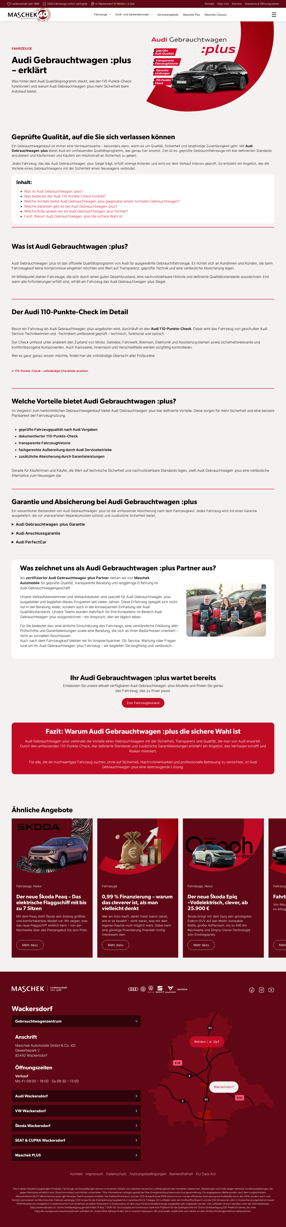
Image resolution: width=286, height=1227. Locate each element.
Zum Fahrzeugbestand (143, 703)
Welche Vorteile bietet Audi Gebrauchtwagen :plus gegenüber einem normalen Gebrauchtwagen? (102, 201)
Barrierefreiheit (181, 1174)
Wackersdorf (224, 1087)
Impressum (94, 1174)
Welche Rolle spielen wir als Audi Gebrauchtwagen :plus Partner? (76, 211)
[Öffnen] (274, 14)
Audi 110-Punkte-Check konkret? (79, 196)
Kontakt (209, 3)
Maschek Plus (191, 14)
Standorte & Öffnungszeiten (262, 3)
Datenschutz (116, 1174)
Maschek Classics (216, 14)
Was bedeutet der (38, 196)
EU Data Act (206, 1174)
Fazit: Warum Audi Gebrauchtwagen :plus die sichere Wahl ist (73, 216)
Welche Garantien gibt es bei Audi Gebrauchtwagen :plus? (70, 206)
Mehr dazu (30, 945)
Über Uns (223, 3)
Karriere (237, 3)
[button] (76, 1021)
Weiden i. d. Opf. (207, 1042)
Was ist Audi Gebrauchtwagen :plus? (53, 191)
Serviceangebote (167, 14)
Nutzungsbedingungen (148, 1174)
